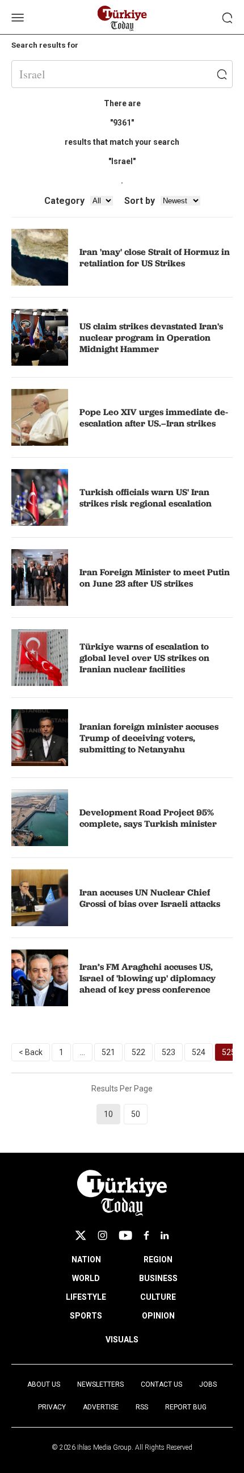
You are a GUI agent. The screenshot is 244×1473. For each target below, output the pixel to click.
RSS (142, 1407)
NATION (86, 1259)
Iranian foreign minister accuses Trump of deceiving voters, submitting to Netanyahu (148, 738)
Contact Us (161, 1384)
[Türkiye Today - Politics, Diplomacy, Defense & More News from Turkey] (122, 18)
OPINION (158, 1316)
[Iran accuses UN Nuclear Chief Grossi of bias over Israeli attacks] (39, 897)
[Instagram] (102, 1235)
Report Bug (186, 1407)
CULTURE (158, 1297)
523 (168, 1052)
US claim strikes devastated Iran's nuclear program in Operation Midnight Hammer (151, 337)
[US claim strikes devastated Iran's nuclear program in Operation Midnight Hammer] (39, 337)
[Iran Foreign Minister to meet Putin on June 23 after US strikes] (39, 577)
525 (228, 1052)
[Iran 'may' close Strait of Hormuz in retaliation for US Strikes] (39, 257)
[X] (80, 1235)
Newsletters (100, 1384)
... (82, 1052)
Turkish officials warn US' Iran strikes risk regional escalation (145, 497)
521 (108, 1052)
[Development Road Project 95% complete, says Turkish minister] (39, 817)
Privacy (52, 1407)
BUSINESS (158, 1278)
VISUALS (122, 1339)
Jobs (208, 1384)
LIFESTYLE (86, 1297)
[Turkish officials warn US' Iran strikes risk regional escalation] (39, 497)
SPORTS (86, 1316)
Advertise (101, 1407)
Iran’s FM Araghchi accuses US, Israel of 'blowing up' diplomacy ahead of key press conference (147, 978)
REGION (158, 1259)
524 (198, 1052)
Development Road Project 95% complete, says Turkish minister (148, 817)
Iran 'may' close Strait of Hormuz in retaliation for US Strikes (154, 257)
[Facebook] (146, 1235)
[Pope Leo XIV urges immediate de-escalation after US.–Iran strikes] (39, 417)
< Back (31, 1052)
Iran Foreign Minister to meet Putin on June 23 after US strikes (154, 577)
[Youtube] (125, 1235)
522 (138, 1052)
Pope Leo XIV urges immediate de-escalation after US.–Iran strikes (153, 417)
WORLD (86, 1278)
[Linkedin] (165, 1235)
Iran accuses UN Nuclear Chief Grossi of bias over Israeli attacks (149, 897)
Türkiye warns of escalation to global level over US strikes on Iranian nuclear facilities (144, 658)
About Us (43, 1384)
